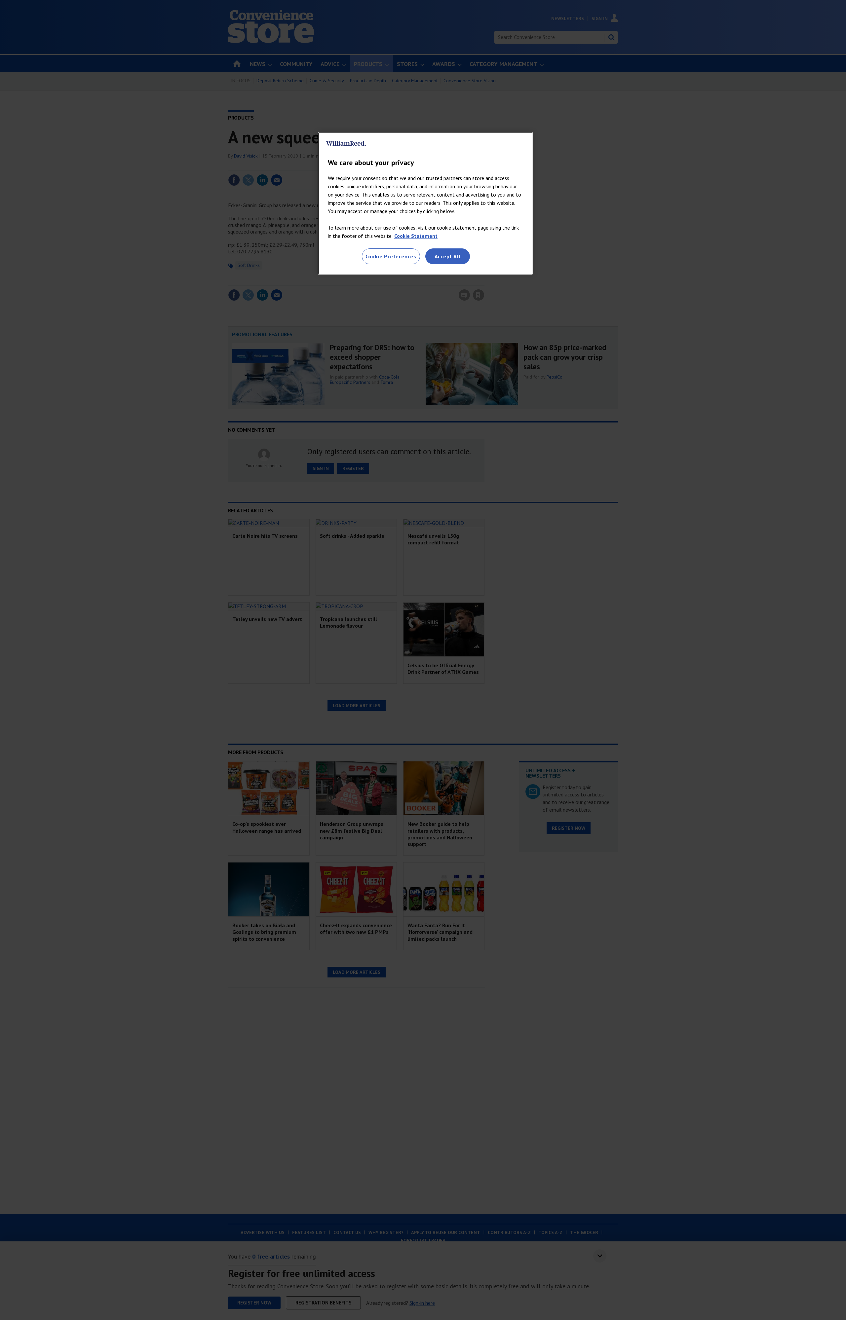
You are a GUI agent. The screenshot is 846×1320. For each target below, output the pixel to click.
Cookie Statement (416, 236)
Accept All (448, 256)
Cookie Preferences (390, 256)
